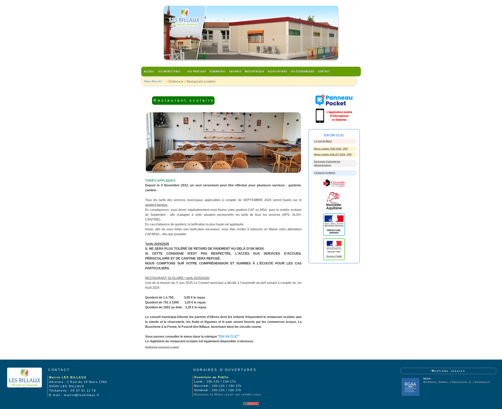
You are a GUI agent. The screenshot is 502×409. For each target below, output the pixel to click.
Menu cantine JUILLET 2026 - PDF (333, 154)
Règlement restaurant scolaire (162, 347)
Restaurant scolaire (201, 81)
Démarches (218, 71)
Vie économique (303, 71)
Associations (277, 71)
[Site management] (251, 403)
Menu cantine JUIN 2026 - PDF (331, 149)
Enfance (235, 71)
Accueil (149, 71)
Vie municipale (169, 71)
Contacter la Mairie (324, 172)
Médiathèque (254, 71)
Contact (324, 71)
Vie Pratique (197, 71)
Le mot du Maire (323, 141)
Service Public (334, 256)
